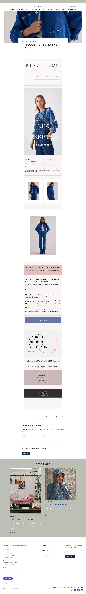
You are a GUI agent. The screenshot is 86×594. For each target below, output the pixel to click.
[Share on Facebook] (46, 416)
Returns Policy (45, 550)
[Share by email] (61, 416)
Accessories (20, 9)
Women (12, 9)
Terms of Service (60, 429)
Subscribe (70, 556)
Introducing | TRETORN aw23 (57, 504)
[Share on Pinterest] (56, 416)
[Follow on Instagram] (7, 583)
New (29, 75)
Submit (25, 453)
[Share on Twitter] (51, 416)
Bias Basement (72, 9)
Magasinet (56, 76)
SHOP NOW (43, 320)
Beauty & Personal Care (33, 9)
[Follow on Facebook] (3, 583)
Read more (12, 532)
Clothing (37, 76)
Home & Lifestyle (47, 9)
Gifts (63, 9)
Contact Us (44, 545)
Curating (57, 9)
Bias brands (33, 41)
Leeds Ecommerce (14, 588)
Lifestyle (47, 76)
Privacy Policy (50, 429)
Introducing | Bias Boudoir (21, 519)
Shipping (44, 552)
